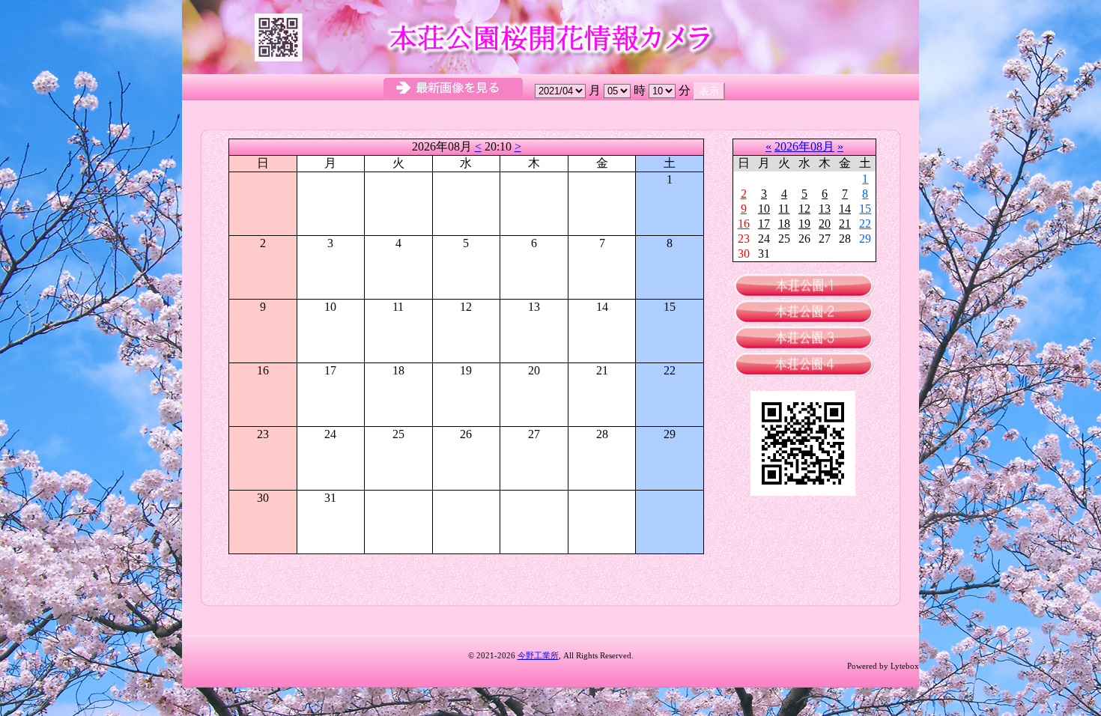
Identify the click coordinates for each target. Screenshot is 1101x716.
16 (744, 223)
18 (784, 223)
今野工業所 (538, 655)
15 (865, 208)
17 (764, 223)
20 (825, 223)
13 (825, 208)
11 (783, 208)
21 (845, 223)
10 (764, 208)
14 (845, 208)
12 (804, 208)
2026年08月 (804, 146)
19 (804, 223)
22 (865, 223)
